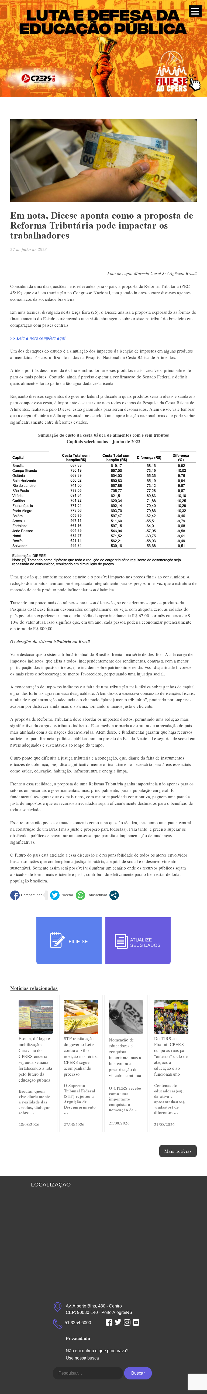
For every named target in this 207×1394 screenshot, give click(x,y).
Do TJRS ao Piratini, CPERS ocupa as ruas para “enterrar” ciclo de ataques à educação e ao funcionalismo (171, 1056)
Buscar (138, 1373)
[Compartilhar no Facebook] (26, 895)
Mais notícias (178, 1151)
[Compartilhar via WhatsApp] (91, 895)
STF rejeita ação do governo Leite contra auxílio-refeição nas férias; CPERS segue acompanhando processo (81, 1056)
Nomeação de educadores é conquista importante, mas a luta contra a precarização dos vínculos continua (125, 1057)
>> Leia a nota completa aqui (37, 338)
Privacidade (78, 1338)
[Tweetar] (62, 895)
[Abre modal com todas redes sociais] (114, 895)
